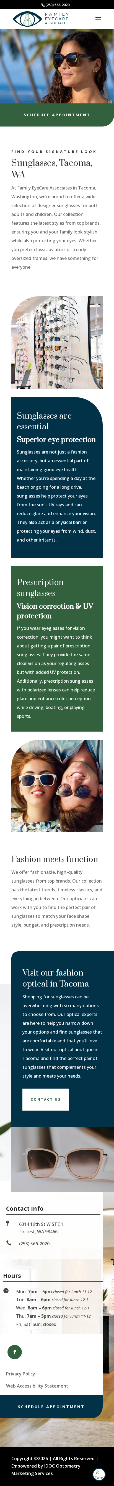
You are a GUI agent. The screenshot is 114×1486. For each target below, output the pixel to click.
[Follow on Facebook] (14, 1352)
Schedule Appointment (57, 114)
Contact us (46, 1099)
